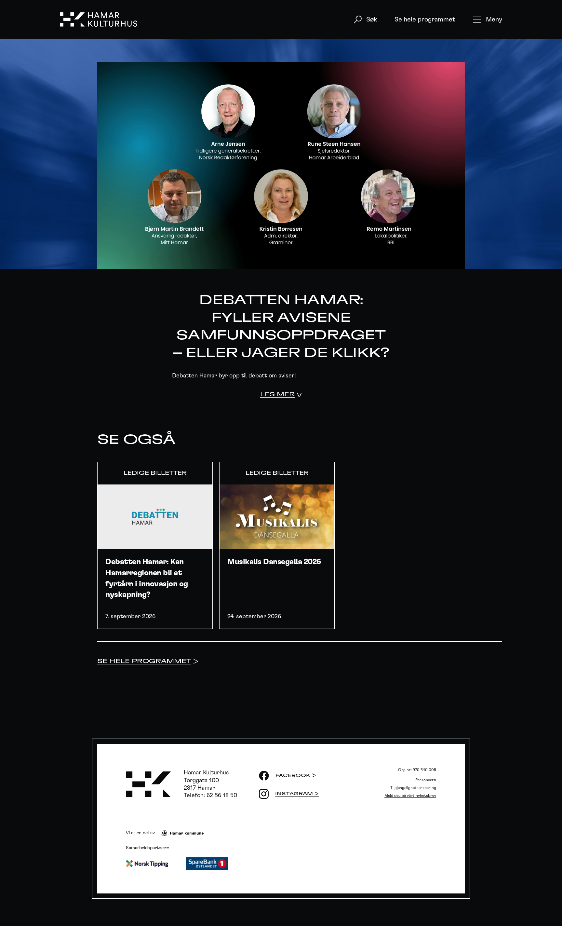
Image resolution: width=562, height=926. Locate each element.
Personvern (425, 780)
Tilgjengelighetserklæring (413, 788)
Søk (371, 19)
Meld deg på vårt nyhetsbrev (410, 795)
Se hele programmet (425, 19)
